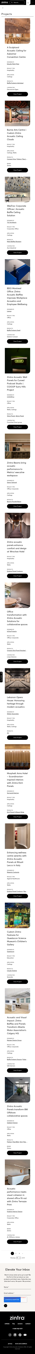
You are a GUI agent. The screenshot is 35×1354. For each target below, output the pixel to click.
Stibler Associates (13, 714)
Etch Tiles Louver (25, 1142)
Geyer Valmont (12, 482)
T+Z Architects (11, 222)
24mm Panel (20, 416)
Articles (7, 1324)
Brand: (9, 163)
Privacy (10, 1343)
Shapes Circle (27, 891)
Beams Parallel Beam (14, 501)
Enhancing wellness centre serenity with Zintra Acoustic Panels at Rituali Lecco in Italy (16, 859)
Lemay (9, 311)
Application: (10, 74)
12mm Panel (11, 416)
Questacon (10, 951)
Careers (20, 1324)
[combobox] (17, 2)
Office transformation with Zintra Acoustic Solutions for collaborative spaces (17, 618)
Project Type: (11, 68)
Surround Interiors (13, 793)
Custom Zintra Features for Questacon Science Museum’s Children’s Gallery (17, 938)
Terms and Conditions (21, 1343)
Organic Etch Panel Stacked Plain (18, 650)
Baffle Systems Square (14, 1059)
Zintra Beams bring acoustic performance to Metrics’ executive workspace (16, 469)
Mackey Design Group (14, 1040)
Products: (10, 81)
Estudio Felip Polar (13, 64)
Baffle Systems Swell (13, 330)
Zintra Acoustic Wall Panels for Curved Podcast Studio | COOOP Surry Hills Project (17, 383)
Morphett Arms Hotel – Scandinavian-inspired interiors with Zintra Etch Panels (17, 779)
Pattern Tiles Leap (23, 159)
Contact (27, 1324)
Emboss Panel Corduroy (15, 571)
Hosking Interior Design (14, 1211)
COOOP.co (10, 397)
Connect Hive (11, 159)
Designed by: (10, 62)
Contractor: (11, 87)
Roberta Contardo (13, 872)
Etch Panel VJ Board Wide (15, 812)
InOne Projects (12, 631)
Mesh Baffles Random (14, 241)
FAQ (13, 1324)
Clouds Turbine (12, 971)
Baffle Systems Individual (15, 83)
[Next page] (22, 1253)
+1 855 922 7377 (17, 1328)
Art (8, 733)
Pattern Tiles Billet (13, 1142)
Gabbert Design (12, 1123)
